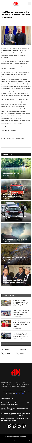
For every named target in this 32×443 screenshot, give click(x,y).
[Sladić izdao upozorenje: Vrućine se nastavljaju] (16, 168)
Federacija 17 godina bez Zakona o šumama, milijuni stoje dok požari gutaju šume (21, 302)
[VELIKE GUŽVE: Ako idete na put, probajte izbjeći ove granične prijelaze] (6, 313)
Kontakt (18, 440)
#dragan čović (11, 138)
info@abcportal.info (21, 393)
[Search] (29, 3)
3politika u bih (20, 138)
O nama (4, 440)
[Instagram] (14, 426)
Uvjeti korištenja (26, 440)
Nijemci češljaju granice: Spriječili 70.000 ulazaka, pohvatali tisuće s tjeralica (20, 334)
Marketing (10, 440)
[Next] (29, 154)
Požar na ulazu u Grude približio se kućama (14, 239)
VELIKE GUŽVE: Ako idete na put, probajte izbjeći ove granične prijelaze (21, 312)
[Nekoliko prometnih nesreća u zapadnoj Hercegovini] (16, 211)
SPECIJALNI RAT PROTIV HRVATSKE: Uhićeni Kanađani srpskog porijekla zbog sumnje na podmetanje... (15, 259)
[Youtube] (19, 426)
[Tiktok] (24, 426)
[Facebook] (9, 426)
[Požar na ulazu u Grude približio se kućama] (16, 233)
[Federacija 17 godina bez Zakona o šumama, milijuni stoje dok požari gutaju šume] (6, 303)
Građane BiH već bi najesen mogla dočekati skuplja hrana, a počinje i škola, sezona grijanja (21, 323)
